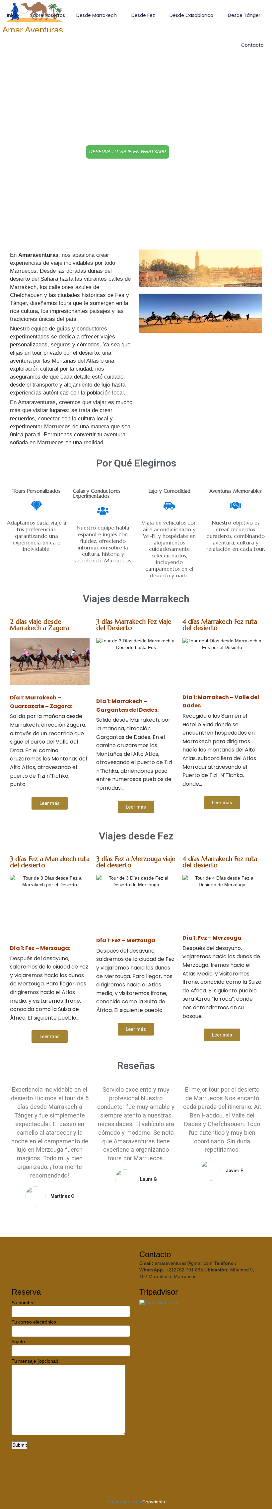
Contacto (252, 45)
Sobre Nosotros (47, 15)
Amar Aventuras (124, 1501)
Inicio (13, 15)
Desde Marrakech (96, 15)
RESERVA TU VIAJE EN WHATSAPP (127, 151)
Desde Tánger (244, 15)
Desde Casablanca (191, 15)
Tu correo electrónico (34, 1322)
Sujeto (18, 1341)
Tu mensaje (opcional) (35, 1361)
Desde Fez (143, 15)
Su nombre (23, 1302)
